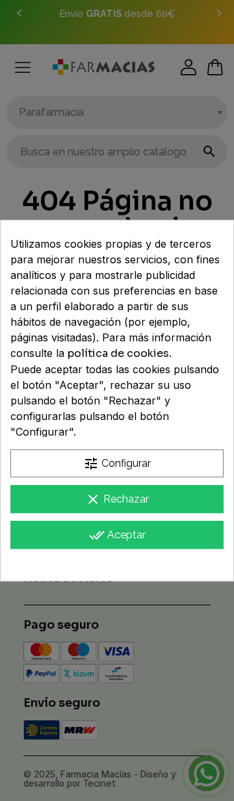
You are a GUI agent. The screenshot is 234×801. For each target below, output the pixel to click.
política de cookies (118, 353)
